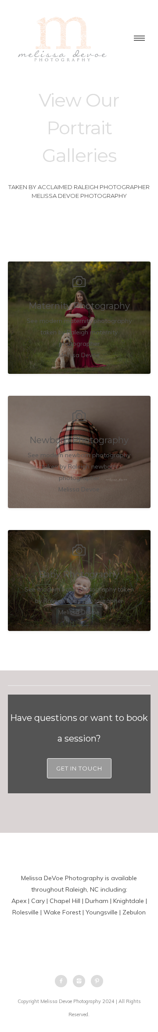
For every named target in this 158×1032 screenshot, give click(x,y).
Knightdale (128, 901)
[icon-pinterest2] (97, 981)
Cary (38, 901)
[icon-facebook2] (63, 981)
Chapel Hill (65, 901)
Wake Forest (62, 912)
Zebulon (134, 912)
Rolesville (25, 912)
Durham (96, 901)
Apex (18, 901)
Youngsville (102, 912)
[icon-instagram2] (81, 981)
